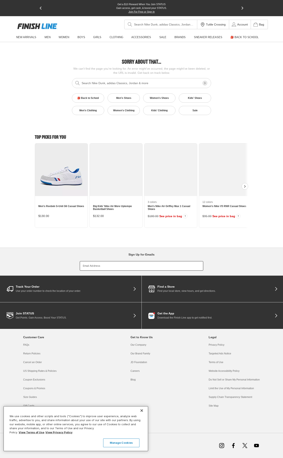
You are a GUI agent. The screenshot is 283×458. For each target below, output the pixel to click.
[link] (37, 26)
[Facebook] (233, 445)
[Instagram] (221, 445)
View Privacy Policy (59, 432)
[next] (242, 8)
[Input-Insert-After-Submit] (204, 83)
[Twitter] (244, 445)
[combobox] (160, 24)
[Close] (141, 410)
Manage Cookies (121, 442)
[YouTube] (256, 445)
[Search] (130, 24)
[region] (75, 428)
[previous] (40, 8)
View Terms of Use (31, 432)
